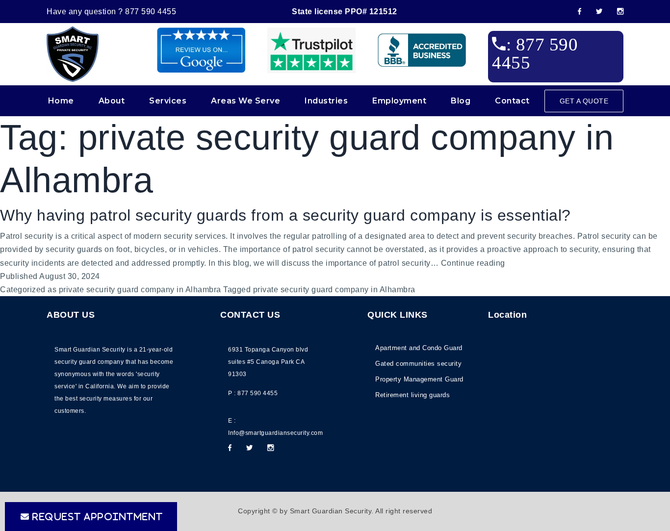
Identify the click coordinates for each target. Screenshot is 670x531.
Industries (326, 100)
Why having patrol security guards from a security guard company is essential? (285, 215)
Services (167, 100)
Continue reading (473, 264)
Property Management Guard (419, 379)
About (112, 100)
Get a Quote (584, 101)
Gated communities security (418, 363)
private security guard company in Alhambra (140, 289)
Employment (399, 100)
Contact (512, 100)
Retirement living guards (412, 395)
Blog (460, 100)
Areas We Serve (245, 100)
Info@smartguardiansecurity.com (275, 433)
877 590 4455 (150, 11)
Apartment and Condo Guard (419, 348)
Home (61, 100)
